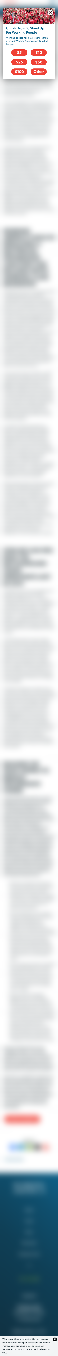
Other (39, 71)
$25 (19, 62)
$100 (19, 71)
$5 (19, 52)
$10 (38, 52)
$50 (38, 62)
